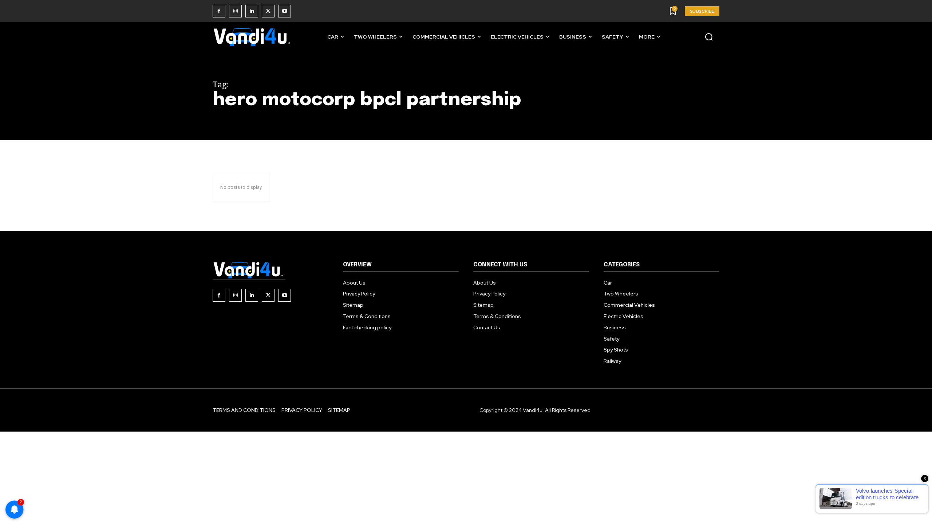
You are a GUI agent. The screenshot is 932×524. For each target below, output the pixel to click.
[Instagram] (235, 11)
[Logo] (253, 37)
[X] (268, 11)
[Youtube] (284, 11)
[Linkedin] (251, 11)
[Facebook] (219, 11)
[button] (708, 36)
